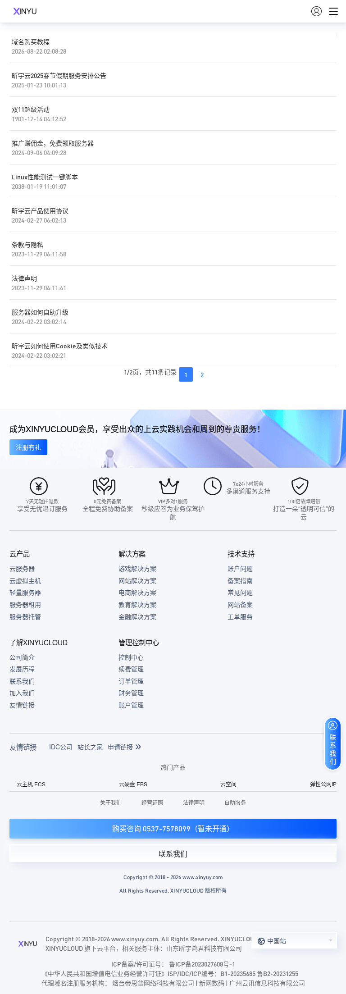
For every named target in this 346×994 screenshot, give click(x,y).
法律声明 (24, 278)
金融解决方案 (137, 616)
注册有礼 (28, 446)
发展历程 (22, 668)
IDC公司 (61, 746)
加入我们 (22, 692)
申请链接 (121, 746)
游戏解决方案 (137, 568)
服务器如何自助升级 (40, 312)
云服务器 (22, 568)
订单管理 (131, 680)
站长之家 (90, 746)
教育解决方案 (137, 604)
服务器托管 (25, 616)
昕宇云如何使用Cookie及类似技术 (60, 346)
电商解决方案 (137, 592)
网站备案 (240, 604)
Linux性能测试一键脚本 (45, 177)
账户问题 (240, 568)
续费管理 (131, 668)
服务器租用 (25, 604)
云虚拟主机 (25, 580)
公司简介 (22, 656)
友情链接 (22, 704)
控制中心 (131, 656)
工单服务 (240, 616)
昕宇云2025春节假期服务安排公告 (59, 75)
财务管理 (131, 692)
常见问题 (240, 592)
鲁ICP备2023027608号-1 (202, 964)
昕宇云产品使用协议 (40, 210)
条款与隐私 (27, 244)
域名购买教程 (31, 41)
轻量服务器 (25, 592)
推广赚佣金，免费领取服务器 (53, 143)
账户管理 (131, 704)
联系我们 (22, 680)
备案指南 (240, 580)
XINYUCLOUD (24, 11)
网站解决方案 (137, 580)
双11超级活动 (31, 109)
